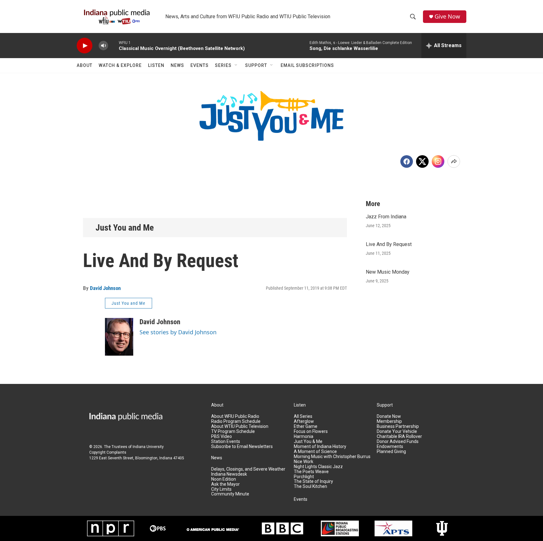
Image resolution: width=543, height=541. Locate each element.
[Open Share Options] (453, 161)
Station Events (225, 441)
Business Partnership (398, 426)
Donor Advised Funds (398, 441)
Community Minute (230, 494)
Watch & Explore (120, 65)
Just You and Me (125, 227)
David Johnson (105, 288)
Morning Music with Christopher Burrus (332, 456)
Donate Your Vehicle (397, 431)
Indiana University (148, 447)
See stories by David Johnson (178, 332)
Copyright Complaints (107, 452)
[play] (85, 45)
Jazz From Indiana (386, 217)
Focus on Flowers (311, 431)
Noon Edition (223, 479)
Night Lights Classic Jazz (318, 466)
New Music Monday (387, 272)
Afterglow (304, 421)
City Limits (221, 489)
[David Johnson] (119, 337)
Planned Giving (391, 451)
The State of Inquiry (313, 481)
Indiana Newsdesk (229, 474)
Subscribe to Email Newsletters (242, 446)
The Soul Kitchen (310, 486)
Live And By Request (389, 244)
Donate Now (389, 416)
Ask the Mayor (225, 484)
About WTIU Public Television (239, 426)
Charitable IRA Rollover (399, 436)
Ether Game (305, 426)
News (177, 65)
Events (199, 65)
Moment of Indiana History (320, 446)
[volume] (103, 46)
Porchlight (304, 476)
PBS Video (221, 436)
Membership (389, 421)
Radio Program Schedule (236, 421)
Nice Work (303, 461)
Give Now (447, 16)
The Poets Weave (311, 471)
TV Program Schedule (233, 431)
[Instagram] (438, 161)
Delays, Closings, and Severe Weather (248, 469)
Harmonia (303, 436)
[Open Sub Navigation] (236, 65)
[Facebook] (406, 161)
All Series (303, 416)
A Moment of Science (315, 451)
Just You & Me (308, 441)
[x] (422, 161)
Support (256, 65)
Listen (156, 65)
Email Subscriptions (307, 65)
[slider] (113, 45)
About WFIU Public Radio (235, 416)
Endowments (390, 446)
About (84, 65)
